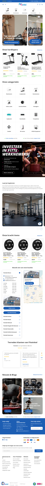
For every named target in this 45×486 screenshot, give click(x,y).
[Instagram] (4, 439)
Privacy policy (12, 485)
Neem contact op (8, 172)
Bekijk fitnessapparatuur (11, 42)
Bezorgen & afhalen (7, 425)
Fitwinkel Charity (16, 464)
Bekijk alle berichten (37, 374)
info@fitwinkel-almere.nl (10, 280)
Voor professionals (37, 460)
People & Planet (16, 465)
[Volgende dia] (41, 228)
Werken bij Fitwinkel (17, 460)
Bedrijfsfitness (37, 461)
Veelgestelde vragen (6, 470)
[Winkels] (37, 4)
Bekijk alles (39, 50)
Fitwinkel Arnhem (27, 462)
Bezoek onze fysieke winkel (35, 41)
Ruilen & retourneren (7, 426)
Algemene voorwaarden (14, 482)
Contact (3, 460)
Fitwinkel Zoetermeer (28, 472)
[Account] (39, 4)
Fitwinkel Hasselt (27, 477)
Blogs (14, 467)
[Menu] (3, 4)
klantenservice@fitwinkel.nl (23, 431)
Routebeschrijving (12, 312)
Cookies (16, 485)
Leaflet (31, 302)
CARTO (41, 302)
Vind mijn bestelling (7, 423)
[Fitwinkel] (5, 484)
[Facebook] (2, 439)
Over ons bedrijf (16, 458)
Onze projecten (37, 463)
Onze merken (15, 462)
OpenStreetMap (36, 302)
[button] (35, 289)
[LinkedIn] (6, 439)
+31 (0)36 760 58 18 (9, 279)
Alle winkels (26, 458)
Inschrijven (39, 450)
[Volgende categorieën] (41, 10)
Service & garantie (6, 428)
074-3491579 (20, 429)
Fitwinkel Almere (27, 460)
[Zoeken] (5, 4)
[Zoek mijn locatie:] (35, 4)
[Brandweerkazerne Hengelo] (22, 209)
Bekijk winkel (29, 283)
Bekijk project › (38, 195)
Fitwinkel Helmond (27, 467)
